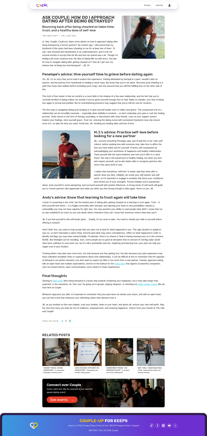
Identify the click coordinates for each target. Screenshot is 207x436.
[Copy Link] (70, 321)
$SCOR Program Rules (120, 425)
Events (147, 5)
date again (58, 281)
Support (135, 425)
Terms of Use (102, 425)
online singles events (148, 284)
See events (62, 400)
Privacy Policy (89, 425)
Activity (159, 5)
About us (72, 425)
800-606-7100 (96, 430)
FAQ (80, 425)
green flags (119, 263)
